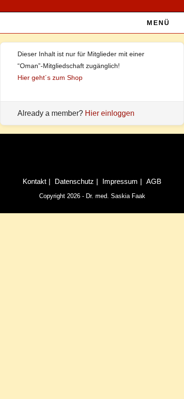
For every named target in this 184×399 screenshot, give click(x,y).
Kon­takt (34, 181)
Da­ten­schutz (74, 181)
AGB (153, 181)
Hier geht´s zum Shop (50, 77)
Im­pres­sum (120, 181)
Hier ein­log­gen (109, 113)
